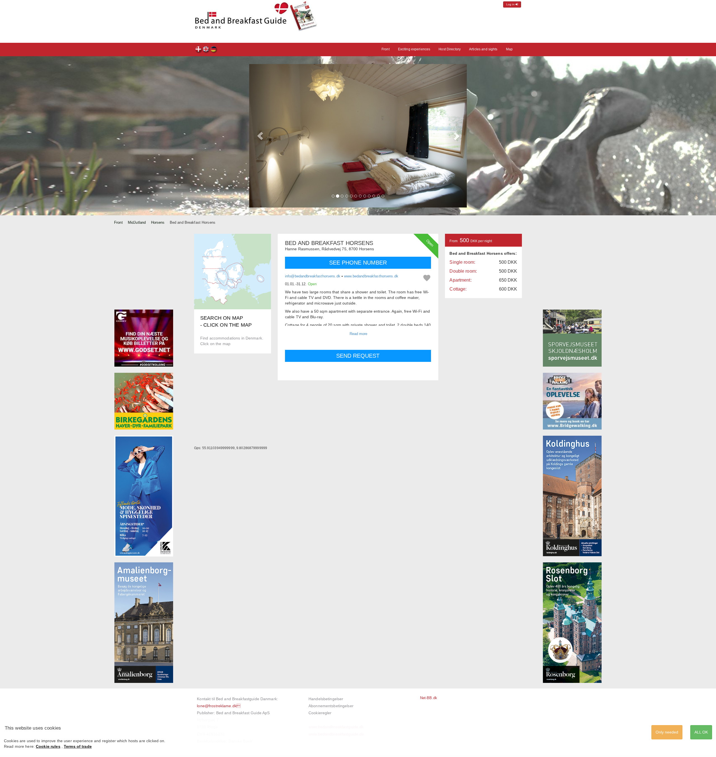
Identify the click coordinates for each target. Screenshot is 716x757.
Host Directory (450, 49)
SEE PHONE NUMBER (358, 263)
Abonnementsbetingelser (331, 706)
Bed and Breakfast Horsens (198, 50)
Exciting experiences (414, 49)
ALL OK (701, 732)
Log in (510, 4)
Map (509, 49)
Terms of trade (78, 746)
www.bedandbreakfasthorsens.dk (371, 276)
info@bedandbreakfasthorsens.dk (312, 276)
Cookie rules (48, 746)
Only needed (667, 732)
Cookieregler (320, 713)
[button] (260, 135)
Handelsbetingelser (325, 699)
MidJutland (137, 222)
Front (385, 49)
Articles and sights (483, 49)
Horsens (158, 222)
